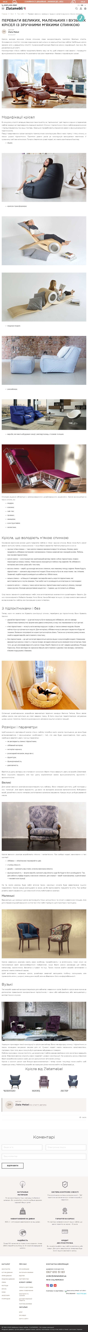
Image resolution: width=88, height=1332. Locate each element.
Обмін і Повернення (26, 1290)
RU (79, 5)
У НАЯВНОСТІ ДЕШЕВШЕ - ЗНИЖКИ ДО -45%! (44, 1)
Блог (21, 1312)
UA (82, 5)
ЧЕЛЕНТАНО (9, 1090)
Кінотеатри (6, 1269)
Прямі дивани (7, 1275)
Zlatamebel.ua (68, 1064)
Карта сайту (23, 1318)
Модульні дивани (8, 1279)
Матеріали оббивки (26, 1272)
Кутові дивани (7, 1272)
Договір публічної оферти (25, 1300)
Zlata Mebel (13, 32)
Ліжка (4, 1282)
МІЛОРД (36, 1090)
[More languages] (85, 5)
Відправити (12, 1165)
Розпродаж (6, 1298)
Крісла (4, 1289)
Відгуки (22, 1275)
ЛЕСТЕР (64, 1090)
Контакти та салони (24, 1295)
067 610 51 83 (55, 1272)
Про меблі (22, 1315)
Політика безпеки (25, 1304)
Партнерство (24, 1279)
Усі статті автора (38, 1105)
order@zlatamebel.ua (56, 1276)
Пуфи (4, 1292)
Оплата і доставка (26, 1287)
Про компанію (24, 1269)
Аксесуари (6, 1295)
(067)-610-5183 (10, 5)
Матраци (5, 1285)
